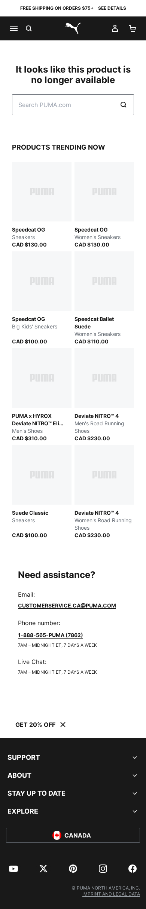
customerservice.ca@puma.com (67, 605)
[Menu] (13, 28)
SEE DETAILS (112, 8)
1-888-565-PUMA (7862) (50, 635)
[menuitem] (13, 868)
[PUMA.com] (73, 28)
